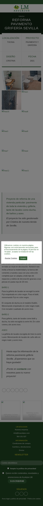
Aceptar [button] (23, 258)
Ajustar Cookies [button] (11, 258)
